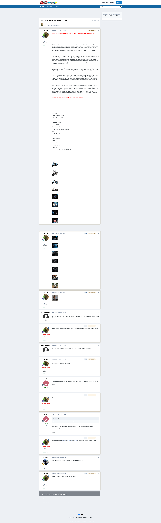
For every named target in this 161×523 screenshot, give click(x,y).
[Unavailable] (55, 163)
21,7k (46, 41)
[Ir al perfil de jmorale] (46, 462)
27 (46, 389)
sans (45, 414)
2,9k (46, 468)
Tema (70, 517)
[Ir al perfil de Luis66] (46, 383)
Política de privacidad (77, 517)
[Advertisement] (70, 15)
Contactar (85, 517)
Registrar (118, 2)
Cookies (90, 517)
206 (46, 425)
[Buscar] (120, 7)
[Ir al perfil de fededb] (42, 24)
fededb (46, 30)
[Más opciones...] (98, 30)
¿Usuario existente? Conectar (107, 2)
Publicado (59, 30)
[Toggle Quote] (53, 418)
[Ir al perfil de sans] (46, 419)
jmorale (45, 457)
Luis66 (45, 379)
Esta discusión (114, 6)
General (58, 25)
